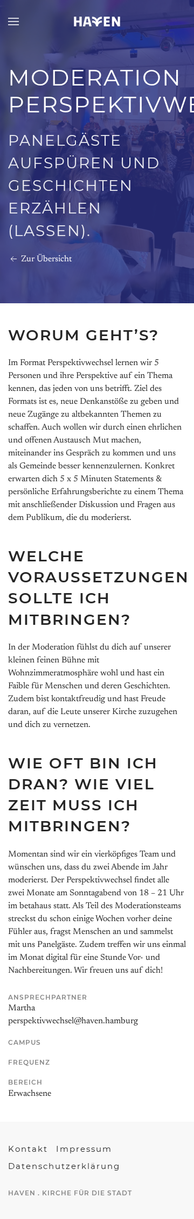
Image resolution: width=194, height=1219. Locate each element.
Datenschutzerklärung (64, 1166)
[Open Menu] (13, 21)
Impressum (84, 1149)
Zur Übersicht (45, 259)
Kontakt (28, 1149)
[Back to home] (97, 21)
